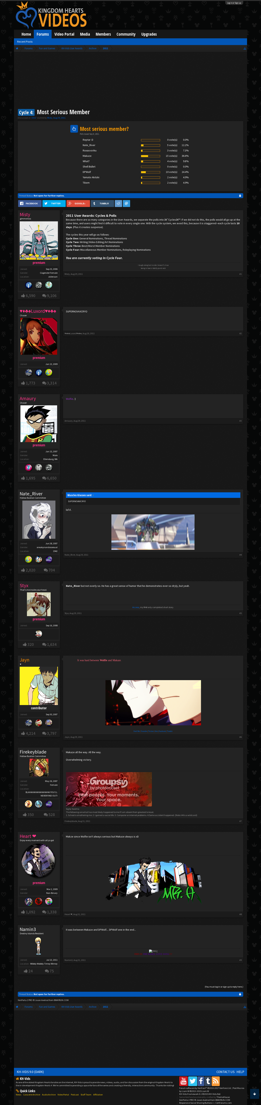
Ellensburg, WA (50, 459)
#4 (240, 554)
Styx (67, 613)
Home (26, 34)
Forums (43, 34)
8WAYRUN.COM (61, 1000)
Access (135, 607)
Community (126, 34)
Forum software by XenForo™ (205, 1088)
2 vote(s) (172, 177)
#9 (240, 960)
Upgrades (149, 34)
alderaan (53, 276)
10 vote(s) (171, 172)
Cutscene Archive (31, 1094)
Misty (49, 117)
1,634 (52, 644)
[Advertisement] (130, 81)
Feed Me (137, 731)
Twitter (151, 731)
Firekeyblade (33, 752)
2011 (34, 117)
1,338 (52, 912)
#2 (240, 333)
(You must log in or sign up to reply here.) (224, 986)
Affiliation (98, 1094)
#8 (240, 914)
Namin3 (28, 929)
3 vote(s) (172, 150)
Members (103, 34)
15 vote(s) (171, 156)
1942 (55, 551)
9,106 (52, 295)
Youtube (144, 731)
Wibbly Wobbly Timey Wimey (44, 963)
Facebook (162, 731)
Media (85, 34)
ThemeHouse (223, 1097)
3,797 (52, 733)
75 (52, 971)
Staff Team (86, 1094)
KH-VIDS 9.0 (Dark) (30, 1072)
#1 (240, 274)
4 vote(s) (172, 161)
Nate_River (31, 494)
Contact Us (225, 1072)
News (18, 1094)
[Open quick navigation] (245, 48)
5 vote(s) (172, 145)
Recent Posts (25, 41)
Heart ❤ (68, 914)
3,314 (52, 383)
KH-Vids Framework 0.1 (199, 1094)
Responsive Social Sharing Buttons (195, 1102)
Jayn (67, 737)
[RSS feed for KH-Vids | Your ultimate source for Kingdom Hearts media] (215, 1081)
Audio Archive (49, 1094)
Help (240, 1072)
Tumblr (170, 731)
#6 (240, 737)
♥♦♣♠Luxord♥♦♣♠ (73, 333)
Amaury (69, 420)
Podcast (75, 1094)
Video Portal (64, 34)
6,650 (52, 478)
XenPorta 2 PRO (25, 1000)
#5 (240, 613)
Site (156, 731)
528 (52, 814)
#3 (240, 420)
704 (52, 570)
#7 (240, 821)
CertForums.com (223, 1102)
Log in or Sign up (234, 3)
